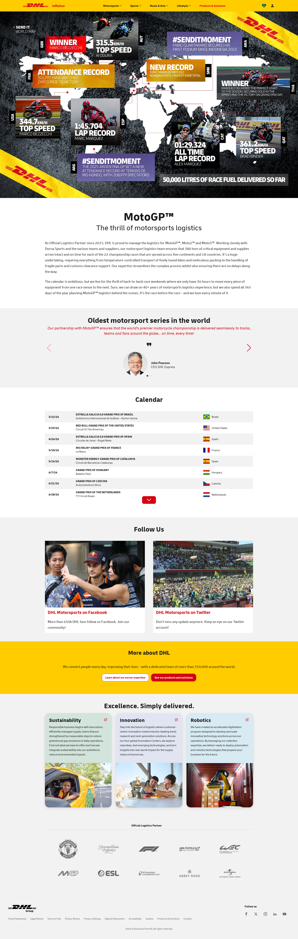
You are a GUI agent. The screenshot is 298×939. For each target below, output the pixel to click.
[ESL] (108, 873)
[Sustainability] (264, 6)
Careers (149, 918)
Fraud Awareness (17, 918)
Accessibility (135, 918)
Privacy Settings (92, 918)
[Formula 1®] (149, 849)
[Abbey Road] (189, 873)
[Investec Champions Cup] (149, 873)
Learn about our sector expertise (125, 677)
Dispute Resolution (115, 918)
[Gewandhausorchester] (108, 849)
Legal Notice (36, 918)
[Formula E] (189, 849)
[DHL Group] (22, 910)
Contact (188, 918)
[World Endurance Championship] (230, 849)
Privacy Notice (72, 918)
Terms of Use (54, 918)
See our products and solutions (174, 677)
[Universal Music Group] (230, 873)
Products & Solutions (168, 918)
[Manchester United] (68, 849)
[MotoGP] (68, 873)
